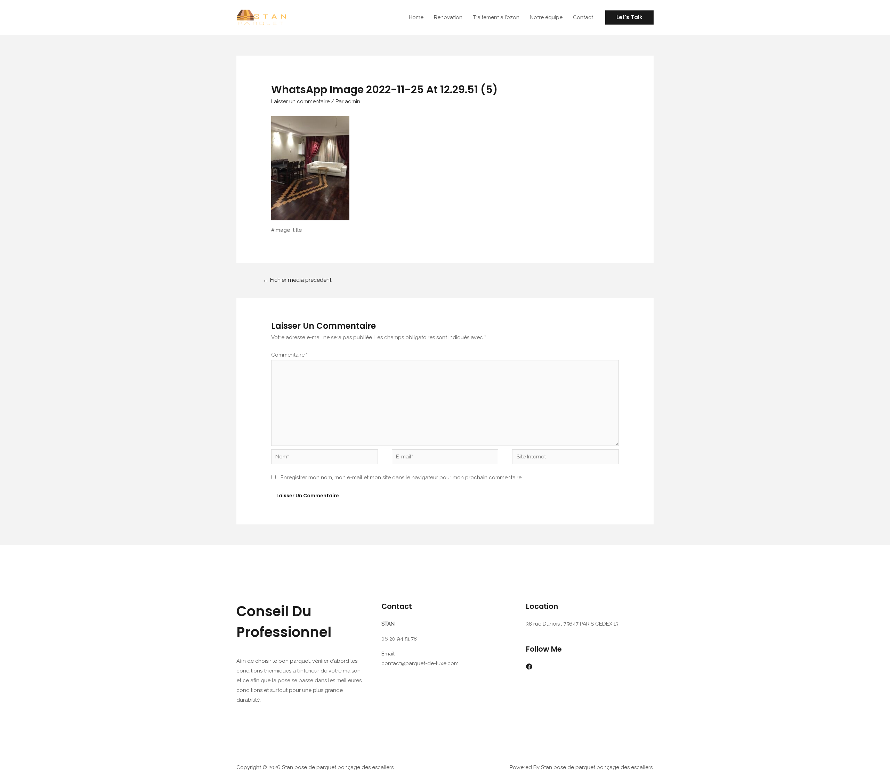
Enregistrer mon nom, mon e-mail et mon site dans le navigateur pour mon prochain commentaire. (402, 477)
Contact (583, 17)
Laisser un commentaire (300, 101)
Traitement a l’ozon (496, 17)
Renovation (448, 17)
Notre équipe (546, 17)
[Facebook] (529, 666)
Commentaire (289, 355)
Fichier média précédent (297, 280)
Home (416, 17)
